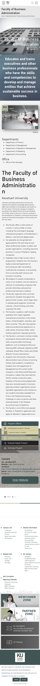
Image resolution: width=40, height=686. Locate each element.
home (2, 16)
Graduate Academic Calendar (17, 432)
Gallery (35, 132)
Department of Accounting (16, 154)
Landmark (8, 530)
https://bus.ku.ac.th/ (16, 464)
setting (16, 679)
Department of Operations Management (21, 148)
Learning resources (11, 532)
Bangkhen (28, 556)
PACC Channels (9, 588)
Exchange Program (15, 448)
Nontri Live (28, 548)
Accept (24, 679)
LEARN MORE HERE (20, 683)
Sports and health (10, 536)
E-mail (27, 546)
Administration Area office (31, 569)
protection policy (31, 537)
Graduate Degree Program (18, 443)
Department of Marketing (15, 151)
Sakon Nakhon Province (32, 562)
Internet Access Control (32, 544)
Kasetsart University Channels (11, 583)
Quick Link (8, 559)
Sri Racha (28, 564)
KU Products (8, 538)
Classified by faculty (11, 16)
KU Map (7, 561)
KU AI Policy (28, 530)
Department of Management (16, 145)
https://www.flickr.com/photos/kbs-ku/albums (18, 472)
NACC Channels (10, 586)
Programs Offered (14, 423)
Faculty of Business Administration (26, 16)
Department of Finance (14, 142)
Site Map (7, 563)
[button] (36, 127)
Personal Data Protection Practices (31, 541)
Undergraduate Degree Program (20, 438)
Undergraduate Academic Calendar (19, 428)
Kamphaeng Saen (30, 559)
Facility (7, 534)
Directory (7, 556)
